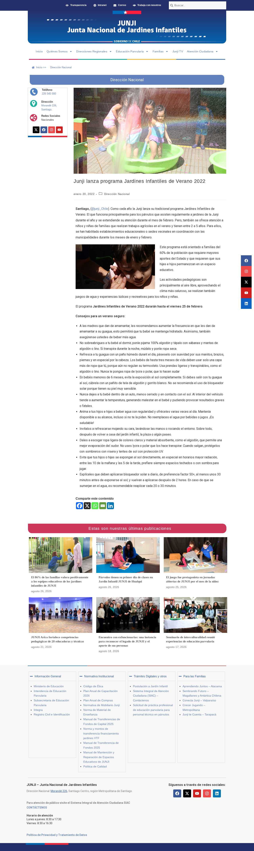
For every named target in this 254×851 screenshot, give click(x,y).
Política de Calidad (95, 766)
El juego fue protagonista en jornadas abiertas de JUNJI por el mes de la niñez (192, 579)
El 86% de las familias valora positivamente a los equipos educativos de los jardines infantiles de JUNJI (59, 581)
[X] (87, 505)
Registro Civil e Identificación (52, 714)
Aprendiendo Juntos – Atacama (202, 686)
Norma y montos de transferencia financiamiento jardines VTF (101, 733)
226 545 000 (49, 93)
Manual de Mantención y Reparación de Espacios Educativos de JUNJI (98, 757)
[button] (52, 676)
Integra (38, 709)
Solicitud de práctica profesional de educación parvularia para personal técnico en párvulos (153, 710)
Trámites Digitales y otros (150, 676)
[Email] (102, 505)
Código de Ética (93, 686)
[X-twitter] (246, 282)
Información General (48, 676)
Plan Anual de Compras (98, 700)
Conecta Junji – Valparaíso (199, 700)
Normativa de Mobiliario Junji (101, 705)
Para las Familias (194, 676)
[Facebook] (246, 260)
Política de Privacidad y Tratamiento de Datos (57, 835)
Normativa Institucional (99, 676)
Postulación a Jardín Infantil (150, 686)
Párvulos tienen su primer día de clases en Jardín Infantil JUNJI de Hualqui (126, 579)
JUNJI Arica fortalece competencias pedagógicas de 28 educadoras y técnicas (57, 639)
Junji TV (177, 51)
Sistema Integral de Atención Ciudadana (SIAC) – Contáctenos (151, 695)
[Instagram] (246, 271)
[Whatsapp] (94, 505)
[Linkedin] (246, 303)
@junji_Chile (99, 209)
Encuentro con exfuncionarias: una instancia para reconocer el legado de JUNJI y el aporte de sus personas (127, 641)
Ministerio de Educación (49, 686)
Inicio (39, 51)
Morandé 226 (59, 791)
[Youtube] (246, 292)
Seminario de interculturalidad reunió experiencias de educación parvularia (190, 639)
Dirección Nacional (117, 194)
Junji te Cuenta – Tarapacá (199, 714)
